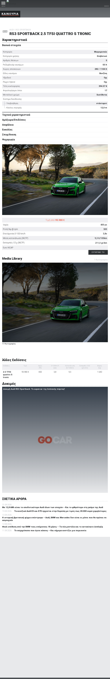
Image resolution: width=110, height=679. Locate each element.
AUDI (11, 30)
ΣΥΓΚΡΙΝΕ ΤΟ (98, 252)
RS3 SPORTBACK (23, 30)
